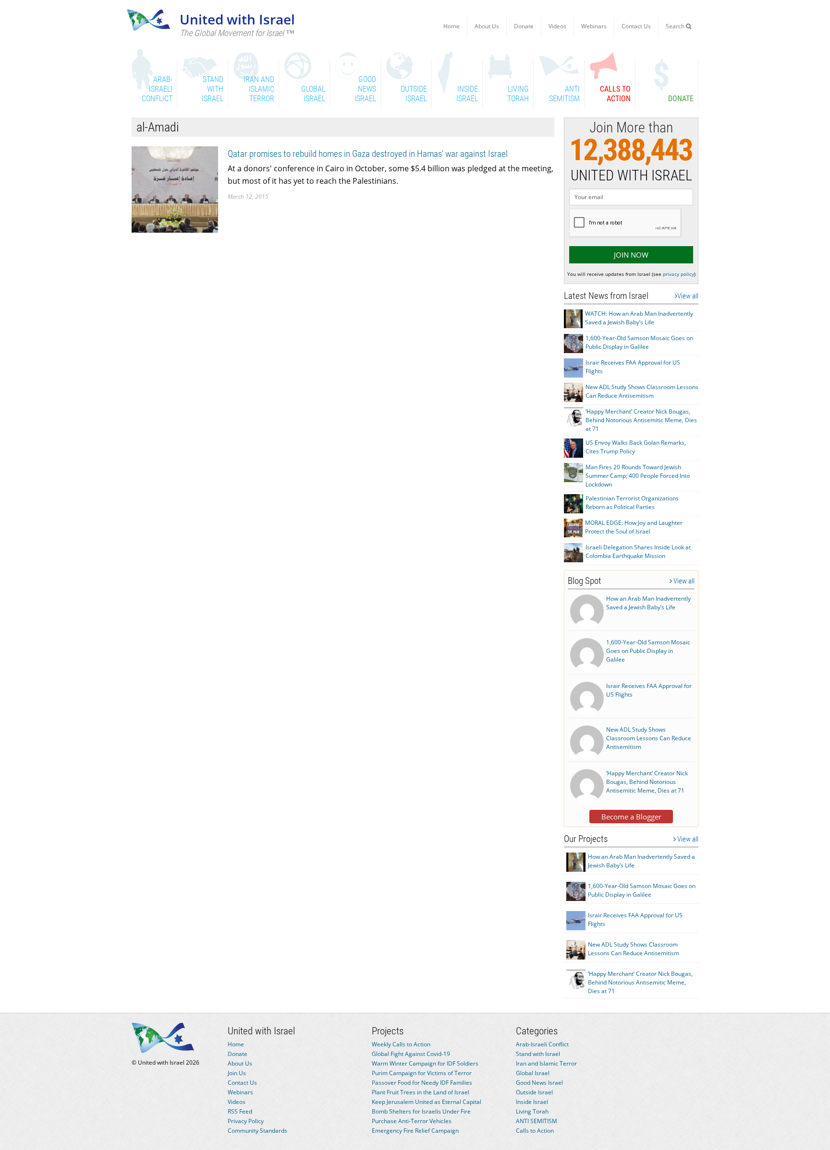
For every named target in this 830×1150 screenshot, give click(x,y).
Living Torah (532, 1111)
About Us (487, 26)
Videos (557, 26)
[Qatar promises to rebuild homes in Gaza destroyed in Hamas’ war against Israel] (175, 189)
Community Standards (257, 1130)
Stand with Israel (538, 1054)
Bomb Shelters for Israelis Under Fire (421, 1111)
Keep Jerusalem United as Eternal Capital (426, 1102)
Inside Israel (532, 1102)
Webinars (594, 26)
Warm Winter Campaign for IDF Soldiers (425, 1063)
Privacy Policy (246, 1121)
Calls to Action (535, 1130)
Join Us (237, 1073)
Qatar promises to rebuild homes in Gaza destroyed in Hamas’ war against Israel (368, 153)
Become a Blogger (631, 816)
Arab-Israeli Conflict (542, 1044)
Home (451, 26)
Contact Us (636, 26)
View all (687, 296)
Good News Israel (539, 1083)
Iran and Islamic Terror (546, 1063)
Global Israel (532, 1073)
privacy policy (678, 274)
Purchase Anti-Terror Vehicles (412, 1121)
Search (676, 26)
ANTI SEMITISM (536, 1121)
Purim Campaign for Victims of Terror (422, 1073)
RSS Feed (240, 1111)
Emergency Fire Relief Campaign (415, 1130)
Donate (524, 26)
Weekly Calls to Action (401, 1044)
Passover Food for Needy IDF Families (422, 1083)
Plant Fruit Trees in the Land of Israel (420, 1092)
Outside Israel (534, 1092)
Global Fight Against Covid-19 (411, 1054)
